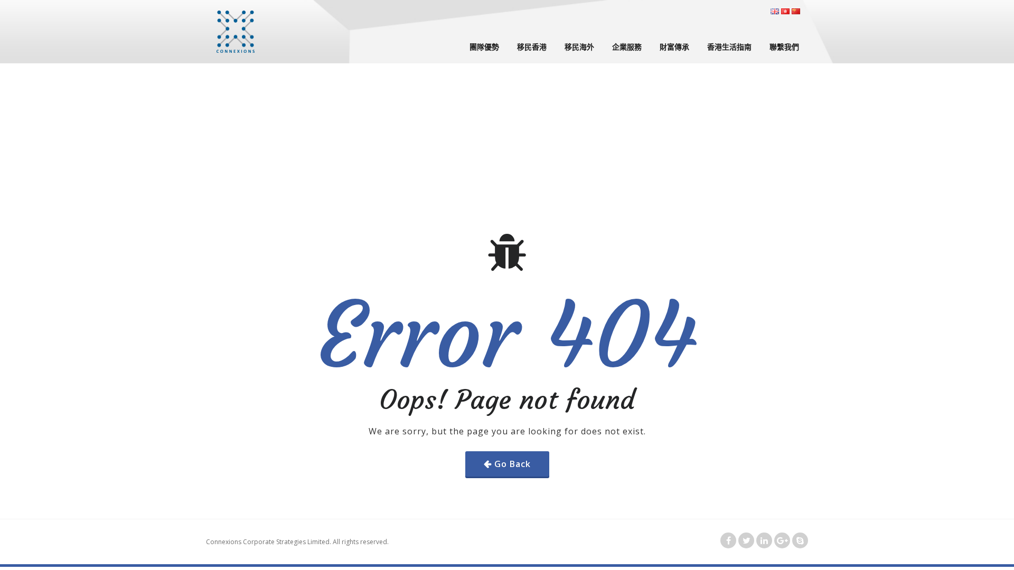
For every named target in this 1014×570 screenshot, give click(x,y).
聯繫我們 (784, 47)
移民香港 (532, 47)
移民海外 (579, 47)
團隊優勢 (484, 47)
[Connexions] (235, 31)
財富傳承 (674, 47)
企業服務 (627, 47)
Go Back (512, 464)
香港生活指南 (729, 47)
